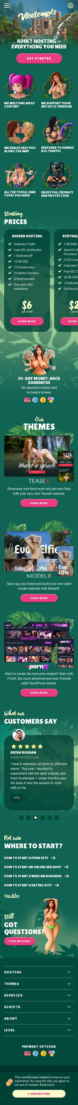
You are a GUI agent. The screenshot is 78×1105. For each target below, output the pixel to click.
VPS (17, 798)
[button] (21, 817)
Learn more (39, 503)
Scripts (12, 1007)
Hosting (13, 972)
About (10, 1018)
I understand (39, 1093)
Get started (39, 58)
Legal (9, 1030)
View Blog (11, 895)
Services (13, 995)
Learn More (27, 321)
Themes (11, 984)
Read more (47, 1084)
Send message (19, 941)
